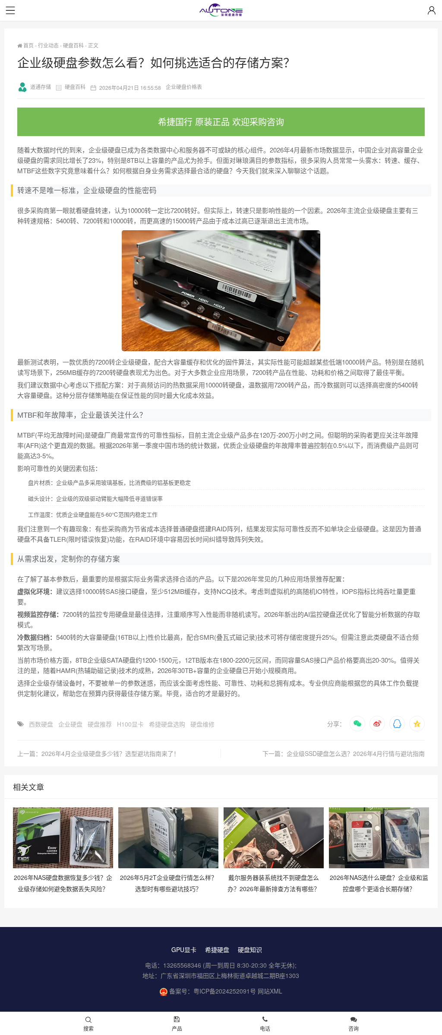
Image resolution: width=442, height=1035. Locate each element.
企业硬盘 (70, 724)
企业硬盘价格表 (184, 86)
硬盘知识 (250, 949)
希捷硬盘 (217, 949)
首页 (28, 45)
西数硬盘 (41, 724)
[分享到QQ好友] (397, 723)
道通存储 (40, 86)
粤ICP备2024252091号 (224, 991)
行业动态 (48, 45)
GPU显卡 (183, 949)
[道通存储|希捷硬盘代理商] (221, 11)
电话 (265, 1028)
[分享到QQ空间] (417, 723)
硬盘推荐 (100, 724)
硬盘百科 (73, 45)
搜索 (88, 1028)
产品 (177, 1028)
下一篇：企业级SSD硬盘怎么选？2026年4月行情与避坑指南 (343, 753)
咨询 (353, 1028)
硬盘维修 (202, 724)
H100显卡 (130, 724)
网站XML (270, 991)
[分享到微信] (357, 723)
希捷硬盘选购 (167, 724)
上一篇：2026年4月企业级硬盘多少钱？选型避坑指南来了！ (98, 753)
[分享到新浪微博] (377, 723)
